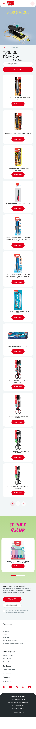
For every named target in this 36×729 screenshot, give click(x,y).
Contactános (7, 673)
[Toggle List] (30, 64)
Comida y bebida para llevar (13, 644)
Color (5, 634)
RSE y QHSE (6, 661)
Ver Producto (18, 566)
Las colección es (9, 628)
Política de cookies (18, 705)
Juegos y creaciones (10, 640)
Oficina (5, 647)
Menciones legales (18, 708)
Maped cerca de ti (9, 670)
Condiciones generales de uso (18, 702)
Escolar (6, 631)
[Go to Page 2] (23, 503)
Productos (7, 624)
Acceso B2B (7, 681)
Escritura (6, 637)
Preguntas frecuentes (18, 696)
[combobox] (16, 64)
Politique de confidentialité (13, 613)
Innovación (7, 658)
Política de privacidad (18, 699)
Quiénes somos (8, 655)
